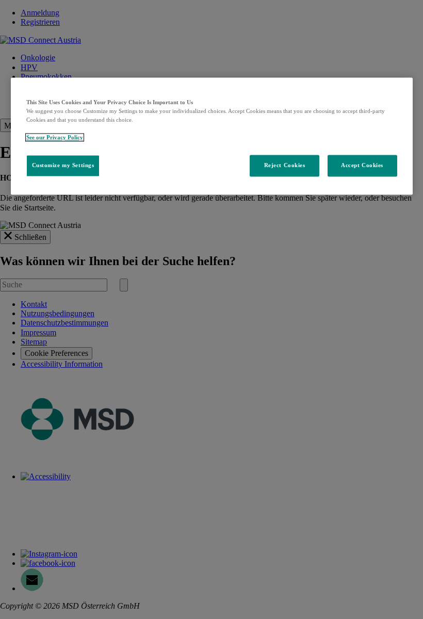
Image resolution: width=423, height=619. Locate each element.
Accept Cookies (362, 165)
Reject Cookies (284, 165)
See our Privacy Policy (54, 138)
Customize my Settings (63, 165)
